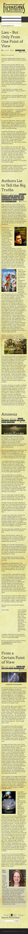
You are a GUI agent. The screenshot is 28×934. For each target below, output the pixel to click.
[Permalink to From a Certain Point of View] (14, 673)
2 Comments (24, 422)
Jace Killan (14, 418)
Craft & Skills (17, 196)
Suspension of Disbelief (10, 201)
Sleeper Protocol (12, 516)
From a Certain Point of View (13, 657)
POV (24, 50)
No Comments (24, 52)
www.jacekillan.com (6, 643)
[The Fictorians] (14, 12)
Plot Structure (13, 420)
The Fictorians (11, 20)
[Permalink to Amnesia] (14, 425)
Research (22, 420)
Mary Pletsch (18, 50)
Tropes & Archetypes (19, 668)
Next (22, 915)
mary (13, 50)
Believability (4, 196)
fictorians (13, 666)
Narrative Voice (5, 420)
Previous (6, 915)
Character (11, 196)
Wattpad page (7, 642)
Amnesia (9, 414)
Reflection (15, 199)
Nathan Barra (14, 194)
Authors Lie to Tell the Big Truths (13, 185)
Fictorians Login (23, 931)
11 (19, 915)
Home (11, 17)
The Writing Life (10, 422)
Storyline (4, 422)
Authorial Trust (22, 194)
